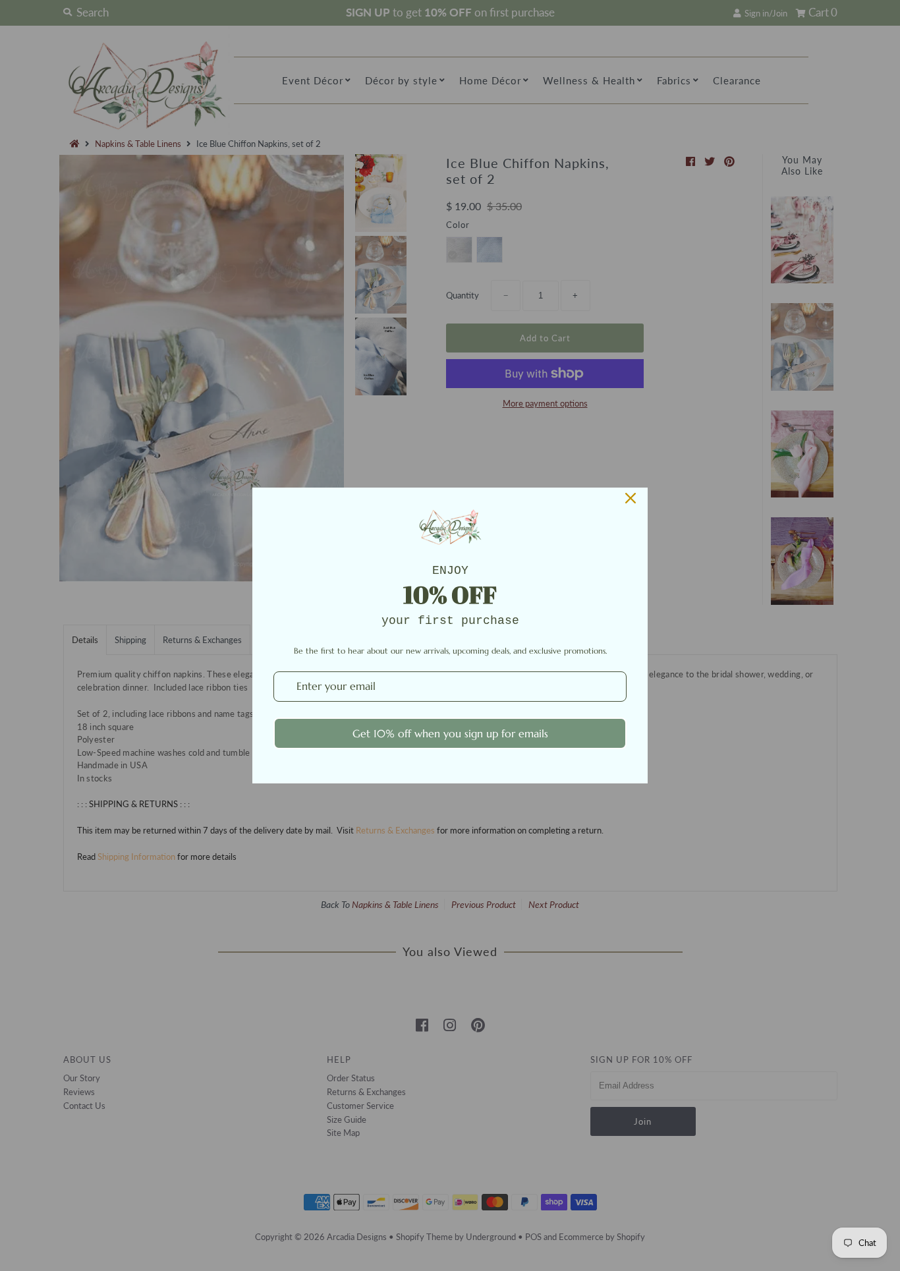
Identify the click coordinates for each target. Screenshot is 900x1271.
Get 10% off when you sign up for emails (450, 733)
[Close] (630, 498)
